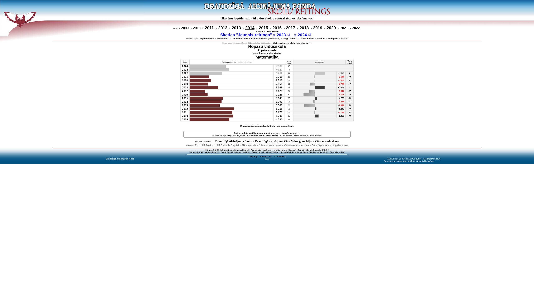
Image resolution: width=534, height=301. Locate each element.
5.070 (279, 112)
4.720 (279, 119)
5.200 (279, 116)
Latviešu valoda (240, 38)
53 (350, 105)
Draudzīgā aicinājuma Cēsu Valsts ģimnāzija (283, 141)
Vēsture (321, 38)
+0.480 (341, 116)
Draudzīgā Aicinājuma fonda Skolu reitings (227, 150)
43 (350, 98)
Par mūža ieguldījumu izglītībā (313, 150)
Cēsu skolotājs (337, 152)
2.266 (279, 76)
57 (350, 84)
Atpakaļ (253, 157)
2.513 (279, 80)
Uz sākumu (272, 31)
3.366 (279, 87)
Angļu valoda (290, 38)
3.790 (279, 101)
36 (350, 116)
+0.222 (341, 98)
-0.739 (341, 84)
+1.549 (341, 73)
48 (350, 77)
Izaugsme (333, 38)
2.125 (279, 94)
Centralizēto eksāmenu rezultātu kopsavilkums (273, 150)
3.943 (279, 98)
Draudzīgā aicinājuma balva (265, 152)
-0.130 (341, 112)
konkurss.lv (265, 157)
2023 (282, 35)
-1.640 (341, 105)
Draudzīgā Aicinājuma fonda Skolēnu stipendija (304, 152)
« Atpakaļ (260, 31)
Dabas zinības (307, 38)
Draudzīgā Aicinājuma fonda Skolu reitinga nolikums (267, 126)
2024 (303, 35)
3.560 (279, 105)
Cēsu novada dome (327, 141)
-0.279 (341, 102)
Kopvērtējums (207, 38)
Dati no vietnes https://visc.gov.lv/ (266, 133)
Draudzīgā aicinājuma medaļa (235, 152)
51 (350, 80)
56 (350, 102)
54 (350, 112)
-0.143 (341, 77)
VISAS (344, 38)
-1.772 (341, 95)
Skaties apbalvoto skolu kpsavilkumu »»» (292, 43)
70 (350, 95)
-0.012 (341, 80)
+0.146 (341, 109)
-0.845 (341, 91)
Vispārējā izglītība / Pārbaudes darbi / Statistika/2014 (254, 135)
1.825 (279, 91)
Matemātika (223, 38)
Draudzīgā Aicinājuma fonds (233, 141)
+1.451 (341, 88)
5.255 (279, 108)
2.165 (279, 84)
